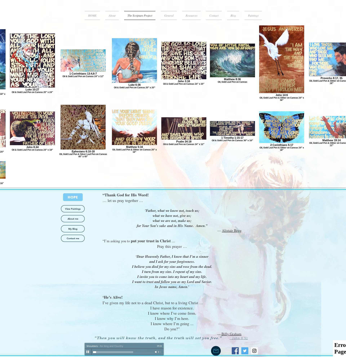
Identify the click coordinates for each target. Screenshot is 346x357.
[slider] (160, 352)
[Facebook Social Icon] (235, 350)
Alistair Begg (231, 230)
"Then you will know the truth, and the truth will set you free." (158, 338)
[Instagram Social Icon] (254, 350)
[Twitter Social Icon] (244, 350)
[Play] (87, 352)
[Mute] (156, 352)
